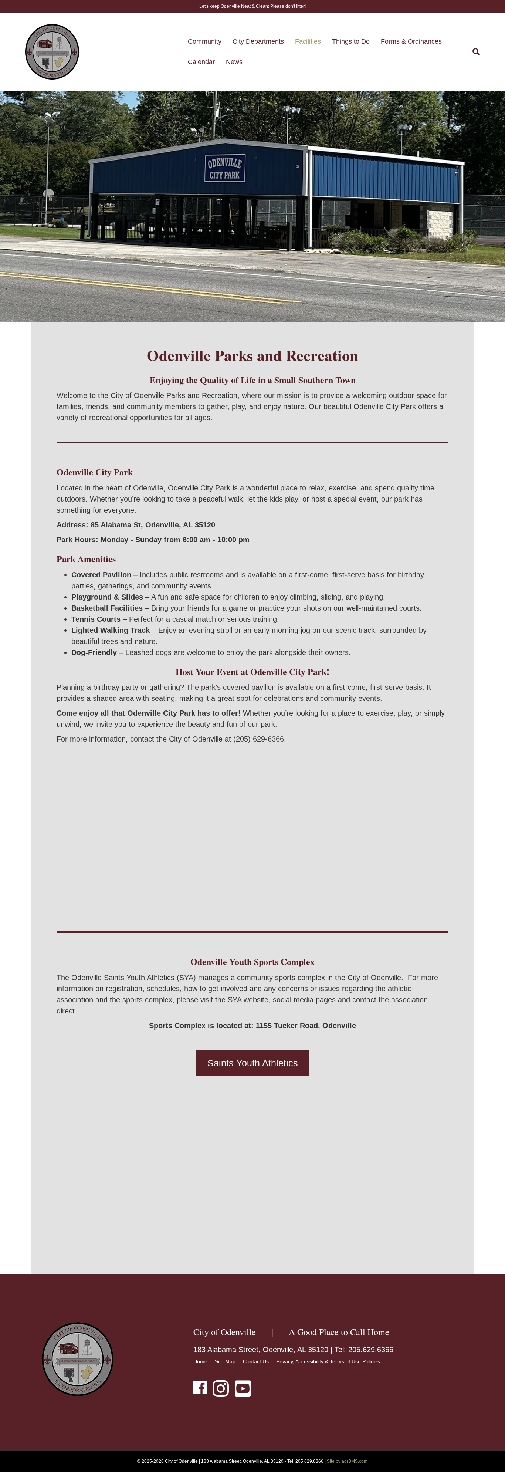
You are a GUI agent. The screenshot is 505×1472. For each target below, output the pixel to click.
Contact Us (256, 1361)
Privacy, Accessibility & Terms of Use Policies (328, 1361)
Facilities (308, 41)
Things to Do (351, 41)
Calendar (201, 61)
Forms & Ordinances (411, 41)
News (234, 61)
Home (200, 1361)
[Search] (473, 51)
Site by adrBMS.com (347, 1461)
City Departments (258, 41)
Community (204, 41)
